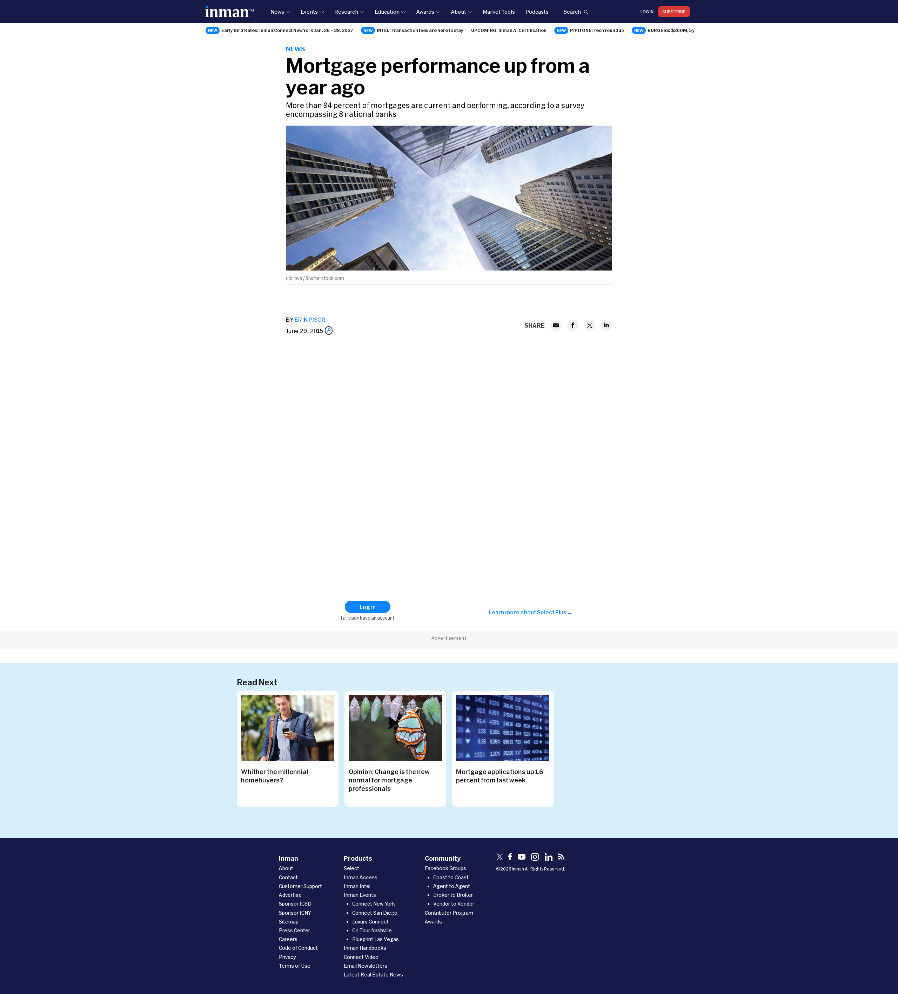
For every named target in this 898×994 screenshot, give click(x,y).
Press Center (294, 930)
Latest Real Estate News (373, 975)
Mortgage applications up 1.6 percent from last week (499, 776)
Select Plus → (554, 612)
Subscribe (674, 11)
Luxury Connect (370, 922)
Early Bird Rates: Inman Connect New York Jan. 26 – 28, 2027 (287, 30)
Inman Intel (357, 886)
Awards (425, 11)
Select (351, 868)
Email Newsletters (365, 966)
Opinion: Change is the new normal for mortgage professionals (389, 780)
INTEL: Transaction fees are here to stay (420, 30)
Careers (288, 939)
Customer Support (300, 886)
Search (572, 11)
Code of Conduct (298, 948)
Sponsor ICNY (295, 913)
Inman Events (360, 895)
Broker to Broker (453, 895)
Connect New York (373, 904)
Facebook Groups (445, 868)
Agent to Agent (451, 886)
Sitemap (289, 922)
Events (309, 11)
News (277, 11)
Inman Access (360, 877)
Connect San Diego (374, 913)
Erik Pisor (310, 319)
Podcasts (537, 11)
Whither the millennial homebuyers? (274, 776)
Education (387, 11)
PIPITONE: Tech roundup (597, 30)
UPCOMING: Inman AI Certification (509, 30)
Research (346, 11)
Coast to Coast (451, 877)
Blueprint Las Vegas (375, 939)
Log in (647, 11)
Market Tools (499, 11)
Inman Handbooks (365, 948)
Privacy (287, 957)
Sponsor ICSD (295, 904)
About (458, 11)
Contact (288, 877)
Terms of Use (294, 966)
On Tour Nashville (372, 930)
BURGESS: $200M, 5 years (676, 30)
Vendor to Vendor (453, 904)
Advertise (290, 895)
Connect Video (361, 957)
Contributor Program (449, 913)
